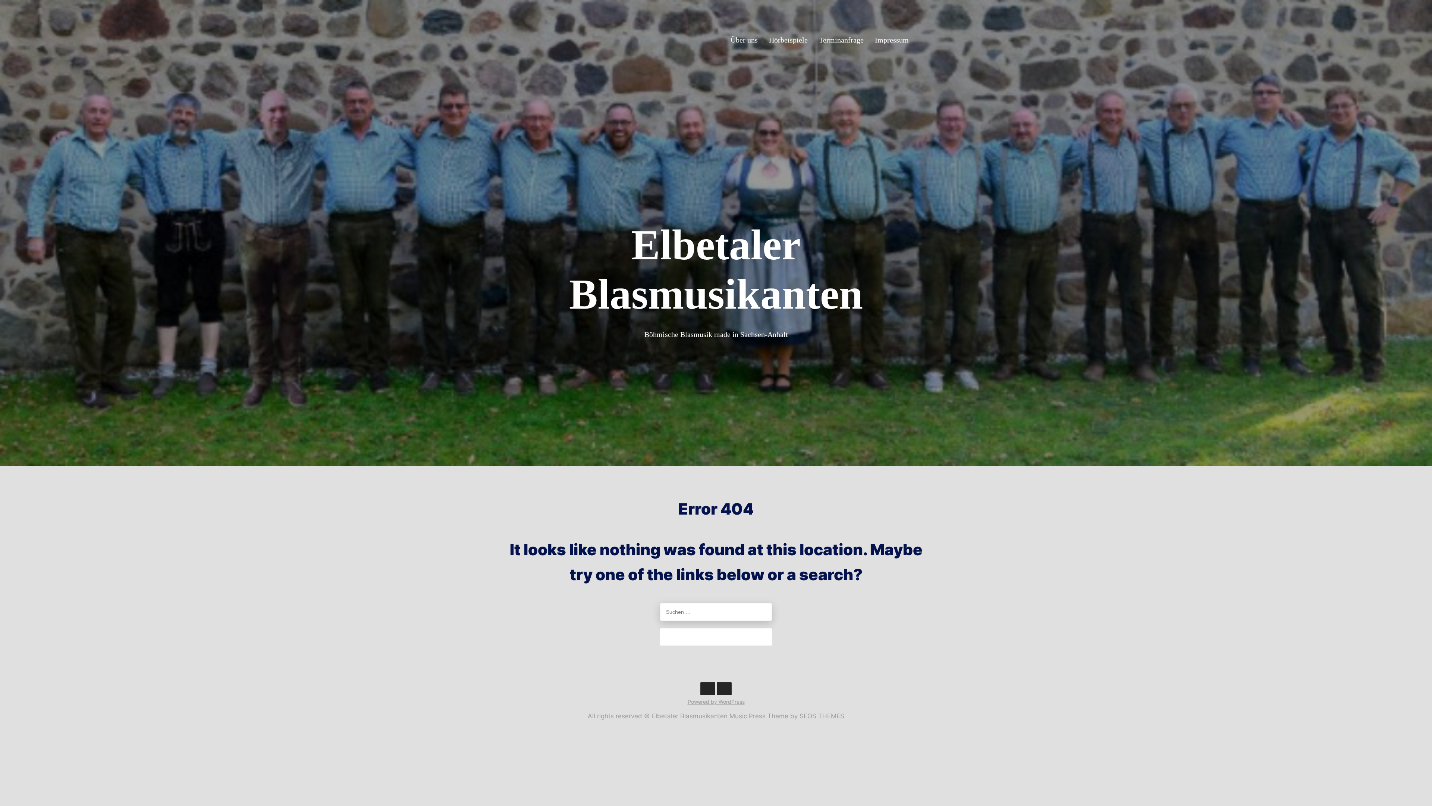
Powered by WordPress (716, 702)
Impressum (892, 39)
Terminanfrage (841, 39)
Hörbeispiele (788, 39)
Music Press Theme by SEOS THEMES (786, 716)
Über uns (744, 39)
